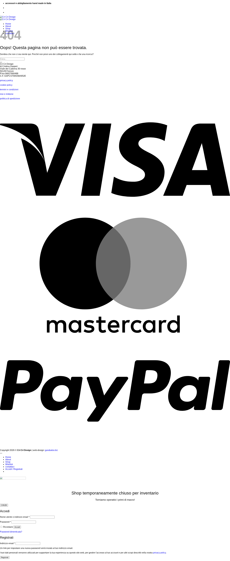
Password (5, 522)
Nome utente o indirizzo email (14, 517)
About (8, 26)
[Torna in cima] (1, 453)
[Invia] (1, 62)
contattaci (9, 467)
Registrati (4, 557)
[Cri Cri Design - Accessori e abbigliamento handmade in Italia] (8, 18)
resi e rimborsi (6, 94)
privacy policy (6, 80)
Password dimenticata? (11, 532)
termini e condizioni (9, 89)
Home (8, 24)
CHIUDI (4, 505)
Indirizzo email (7, 543)
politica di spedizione (10, 98)
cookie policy (6, 85)
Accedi (17, 527)
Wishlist (9, 464)
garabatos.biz (51, 450)
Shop (7, 462)
